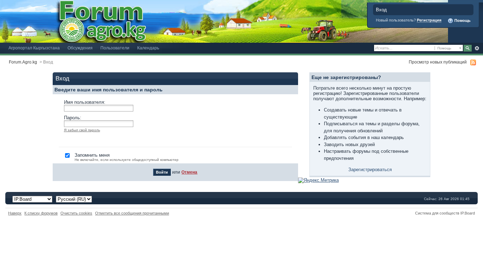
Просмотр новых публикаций (438, 62)
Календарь (148, 48)
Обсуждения (80, 48)
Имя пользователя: (84, 102)
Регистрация (429, 20)
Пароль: (72, 117)
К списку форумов (41, 213)
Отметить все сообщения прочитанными (132, 213)
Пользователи (114, 48)
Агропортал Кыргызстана (34, 48)
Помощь (462, 20)
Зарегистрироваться (370, 169)
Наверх (15, 213)
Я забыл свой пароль (82, 130)
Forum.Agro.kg (23, 62)
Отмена (189, 172)
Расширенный (476, 48)
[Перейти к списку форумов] (224, 21)
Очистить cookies (76, 213)
